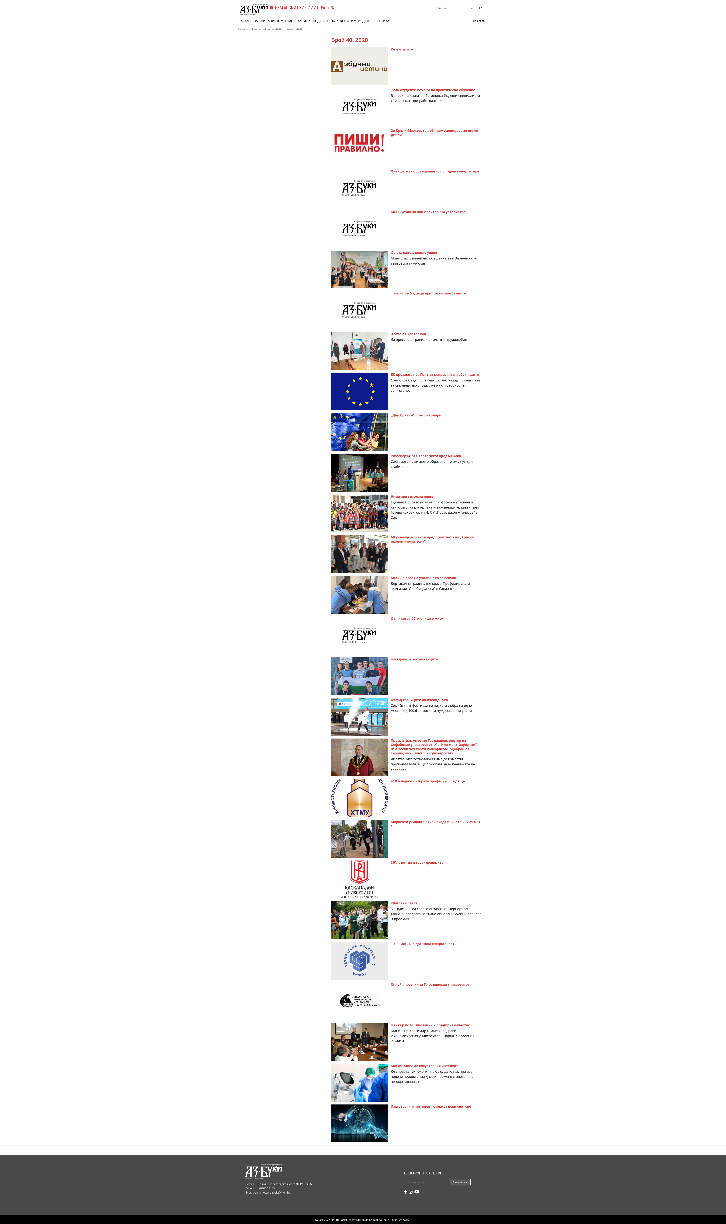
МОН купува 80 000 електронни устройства (428, 212)
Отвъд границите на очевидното (419, 700)
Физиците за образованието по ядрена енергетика (435, 171)
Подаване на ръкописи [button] (333, 21)
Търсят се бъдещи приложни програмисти (428, 293)
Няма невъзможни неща (412, 497)
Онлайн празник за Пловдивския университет (430, 984)
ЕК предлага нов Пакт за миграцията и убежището (435, 375)
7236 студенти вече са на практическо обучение (433, 90)
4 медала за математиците (414, 659)
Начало (244, 21)
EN (481, 7)
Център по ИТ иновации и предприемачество (430, 1025)
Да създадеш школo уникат (415, 253)
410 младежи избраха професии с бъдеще (428, 781)
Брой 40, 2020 (293, 29)
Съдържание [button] (296, 21)
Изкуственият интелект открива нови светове (431, 1106)
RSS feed (479, 21)
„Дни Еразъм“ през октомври (416, 415)
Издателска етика (373, 21)
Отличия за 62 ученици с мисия (418, 619)
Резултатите (402, 49)
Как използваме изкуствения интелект (424, 1066)
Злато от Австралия (408, 334)
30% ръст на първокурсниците (417, 863)
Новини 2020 (272, 29)
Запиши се (460, 1182)
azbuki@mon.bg (280, 1192)
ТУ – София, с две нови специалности (424, 944)
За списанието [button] (267, 21)
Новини (256, 29)
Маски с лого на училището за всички (423, 578)
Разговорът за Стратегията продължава (426, 456)
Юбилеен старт (404, 903)
